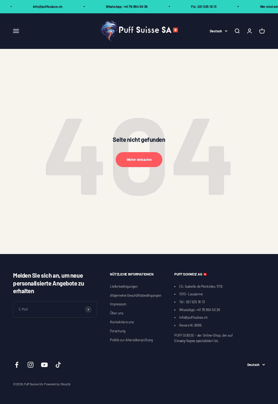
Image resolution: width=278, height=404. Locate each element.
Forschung (117, 331)
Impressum (118, 304)
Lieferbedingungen (124, 286)
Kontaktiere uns (122, 322)
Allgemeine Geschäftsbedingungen (135, 295)
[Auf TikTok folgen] (58, 364)
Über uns (116, 313)
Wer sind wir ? (265, 6)
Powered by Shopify (57, 384)
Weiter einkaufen (139, 159)
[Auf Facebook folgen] (16, 364)
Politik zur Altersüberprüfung (131, 340)
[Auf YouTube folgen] (44, 364)
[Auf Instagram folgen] (30, 364)
